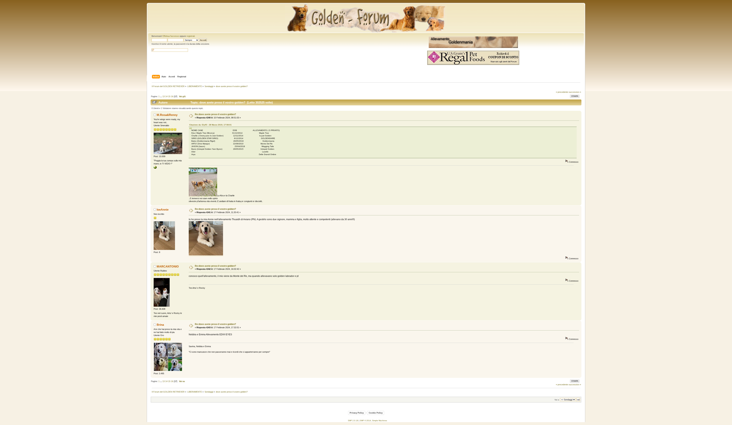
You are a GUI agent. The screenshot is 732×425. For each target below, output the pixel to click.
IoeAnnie (163, 209)
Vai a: (557, 400)
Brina (160, 324)
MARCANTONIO (168, 266)
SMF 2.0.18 (353, 420)
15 (169, 96)
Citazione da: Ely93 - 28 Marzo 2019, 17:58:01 (210, 125)
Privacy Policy (357, 412)
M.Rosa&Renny (167, 114)
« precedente (562, 92)
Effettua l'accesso (171, 36)
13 (163, 96)
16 (172, 96)
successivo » (575, 92)
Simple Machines (379, 420)
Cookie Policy (376, 412)
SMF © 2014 (365, 420)
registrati (191, 36)
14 (166, 96)
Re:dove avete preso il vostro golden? (215, 114)
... (161, 96)
